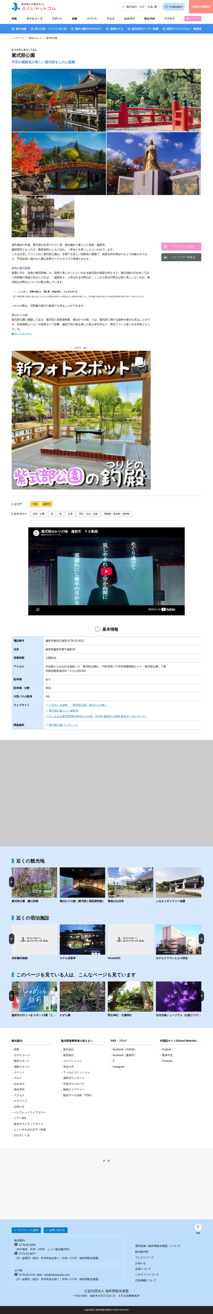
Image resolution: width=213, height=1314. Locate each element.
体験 (74, 18)
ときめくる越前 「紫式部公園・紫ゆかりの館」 (78, 705)
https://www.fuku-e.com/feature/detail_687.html (34, 999)
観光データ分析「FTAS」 (78, 1095)
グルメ (111, 18)
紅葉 (70, 513)
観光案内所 (141, 1251)
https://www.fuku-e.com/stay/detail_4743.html (130, 942)
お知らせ (19, 1106)
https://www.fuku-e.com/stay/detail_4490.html (178, 942)
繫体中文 (167, 1055)
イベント (92, 18)
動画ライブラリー (74, 1089)
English (166, 1049)
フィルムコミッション (76, 1072)
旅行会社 (68, 1049)
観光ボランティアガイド (28, 1123)
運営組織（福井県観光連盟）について (157, 1246)
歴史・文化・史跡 (88, 513)
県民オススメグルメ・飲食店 (184, 29)
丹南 (35, 504)
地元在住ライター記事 (145, 29)
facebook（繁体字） (125, 1055)
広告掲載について (145, 1280)
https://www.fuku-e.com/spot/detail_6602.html (130, 885)
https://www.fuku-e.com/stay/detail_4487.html (34, 942)
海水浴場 (21, 29)
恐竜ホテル (116, 29)
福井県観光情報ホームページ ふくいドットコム (34, 7)
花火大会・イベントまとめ (51, 29)
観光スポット (35, 38)
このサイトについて (147, 1274)
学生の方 (68, 1066)
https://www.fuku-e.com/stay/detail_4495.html (82, 942)
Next (201, 881)
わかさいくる (22, 1135)
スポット (57, 18)
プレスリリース (144, 1257)
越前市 (46, 504)
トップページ (18, 38)
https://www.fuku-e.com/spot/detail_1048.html (130, 999)
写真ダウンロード (74, 1083)
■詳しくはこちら (22, 333)
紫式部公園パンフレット (63, 725)
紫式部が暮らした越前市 (63, 710)
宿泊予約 (149, 18)
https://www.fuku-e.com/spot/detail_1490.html (82, 999)
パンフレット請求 (27, 1230)
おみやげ (129, 18)
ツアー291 (20, 1118)
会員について (143, 1268)
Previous (11, 881)
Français (167, 1060)
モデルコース (34, 18)
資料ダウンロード (74, 1078)
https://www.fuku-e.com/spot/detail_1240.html (178, 885)
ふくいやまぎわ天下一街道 (30, 1129)
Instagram (118, 1066)
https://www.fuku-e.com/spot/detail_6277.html (178, 999)
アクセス (169, 18)
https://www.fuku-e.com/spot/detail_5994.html (34, 885)
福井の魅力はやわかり (88, 29)
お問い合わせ (57, 1230)
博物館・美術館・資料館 (117, 513)
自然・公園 (38, 513)
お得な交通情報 (201, 6)
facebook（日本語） (125, 1049)
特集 (14, 18)
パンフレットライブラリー (30, 1112)
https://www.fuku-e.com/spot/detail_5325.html (82, 885)
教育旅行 (68, 1055)
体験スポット (22, 1066)
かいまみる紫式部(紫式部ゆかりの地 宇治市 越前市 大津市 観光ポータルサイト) (97, 716)
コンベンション (72, 1060)
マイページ (194, 18)
